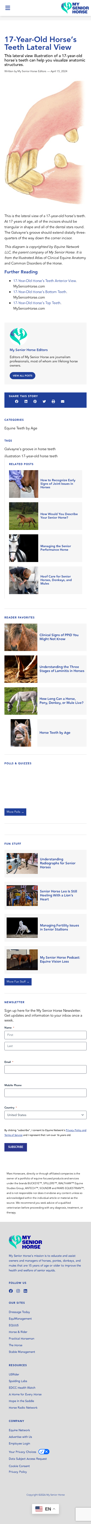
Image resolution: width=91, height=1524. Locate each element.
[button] (16, 401)
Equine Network (19, 1430)
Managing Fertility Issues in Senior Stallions (59, 928)
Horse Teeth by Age (55, 733)
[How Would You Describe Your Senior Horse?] (23, 516)
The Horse (15, 1345)
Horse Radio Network (23, 1408)
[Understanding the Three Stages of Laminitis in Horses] (20, 669)
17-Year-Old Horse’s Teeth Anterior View (44, 281)
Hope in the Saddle (21, 1401)
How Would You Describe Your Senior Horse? (59, 516)
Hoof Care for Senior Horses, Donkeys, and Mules (56, 580)
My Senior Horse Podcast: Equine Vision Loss (60, 960)
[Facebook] (11, 1291)
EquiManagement (20, 1319)
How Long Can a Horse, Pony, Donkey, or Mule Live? (61, 701)
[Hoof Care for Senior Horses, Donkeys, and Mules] (23, 580)
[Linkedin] (25, 1291)
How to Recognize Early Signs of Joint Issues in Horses (57, 484)
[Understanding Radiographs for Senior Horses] (22, 863)
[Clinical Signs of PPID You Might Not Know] (20, 637)
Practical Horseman (21, 1339)
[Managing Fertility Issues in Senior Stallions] (22, 928)
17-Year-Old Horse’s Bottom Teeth (39, 292)
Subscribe (15, 1147)
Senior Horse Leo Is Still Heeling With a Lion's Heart (58, 896)
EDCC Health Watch (22, 1388)
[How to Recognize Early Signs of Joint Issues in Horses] (23, 484)
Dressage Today (19, 1312)
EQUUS (14, 1325)
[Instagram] (18, 1291)
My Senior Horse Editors (29, 350)
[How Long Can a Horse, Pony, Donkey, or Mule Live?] (20, 701)
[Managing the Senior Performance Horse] (23, 548)
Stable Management (22, 1352)
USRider (14, 1374)
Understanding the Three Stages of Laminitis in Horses (62, 669)
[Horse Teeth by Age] (20, 733)
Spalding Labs (18, 1381)
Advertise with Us (20, 1437)
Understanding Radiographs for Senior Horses (58, 863)
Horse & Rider (18, 1332)
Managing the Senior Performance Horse (55, 548)
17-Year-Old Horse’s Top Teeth (37, 303)
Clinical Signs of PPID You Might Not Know (59, 637)
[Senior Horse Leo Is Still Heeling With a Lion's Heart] (22, 896)
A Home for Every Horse (25, 1394)
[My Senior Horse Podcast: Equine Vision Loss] (22, 960)
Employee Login (19, 1443)
